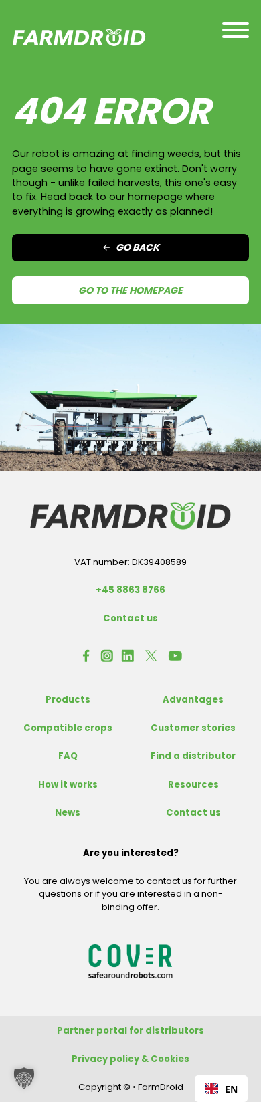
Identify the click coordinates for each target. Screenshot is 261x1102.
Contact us (130, 618)
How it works (68, 784)
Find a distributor (193, 756)
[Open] (235, 30)
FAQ (68, 756)
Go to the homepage (130, 290)
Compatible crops (67, 728)
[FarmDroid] (130, 515)
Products (68, 699)
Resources (193, 784)
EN (231, 1089)
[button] (24, 1078)
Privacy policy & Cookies (130, 1059)
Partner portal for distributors (130, 1030)
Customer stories (193, 728)
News (67, 812)
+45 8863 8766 (130, 590)
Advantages (193, 699)
